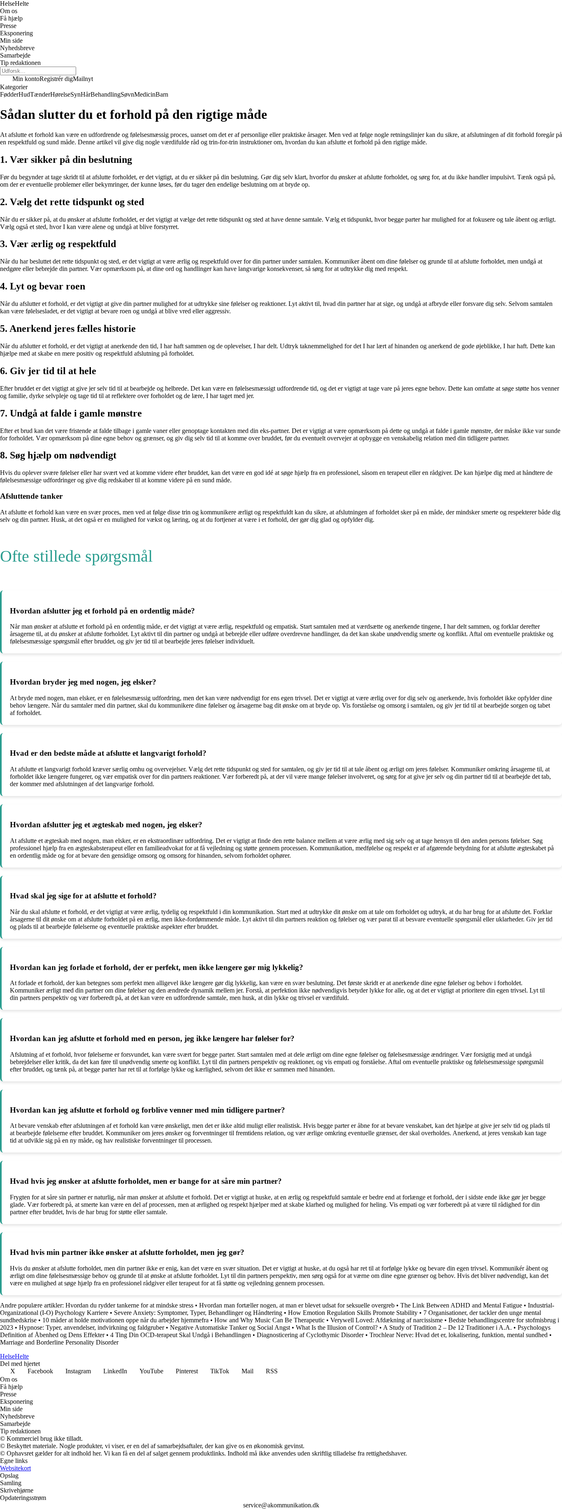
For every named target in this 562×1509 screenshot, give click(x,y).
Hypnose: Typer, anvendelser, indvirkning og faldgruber (91, 1327)
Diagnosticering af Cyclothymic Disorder (310, 1334)
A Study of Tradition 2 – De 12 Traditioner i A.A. (447, 1327)
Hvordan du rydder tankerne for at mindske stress (130, 1305)
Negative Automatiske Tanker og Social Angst (230, 1327)
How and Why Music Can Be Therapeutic (269, 1320)
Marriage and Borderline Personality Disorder (59, 1342)
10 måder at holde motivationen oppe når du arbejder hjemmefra (125, 1320)
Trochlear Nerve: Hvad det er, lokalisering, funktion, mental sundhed (458, 1334)
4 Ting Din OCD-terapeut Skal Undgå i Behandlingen (180, 1334)
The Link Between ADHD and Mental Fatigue (461, 1305)
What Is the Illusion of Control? (337, 1327)
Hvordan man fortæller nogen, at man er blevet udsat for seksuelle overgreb (297, 1305)
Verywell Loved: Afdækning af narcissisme (386, 1320)
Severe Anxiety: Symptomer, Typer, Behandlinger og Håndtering (198, 1312)
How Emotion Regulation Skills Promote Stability (353, 1312)
